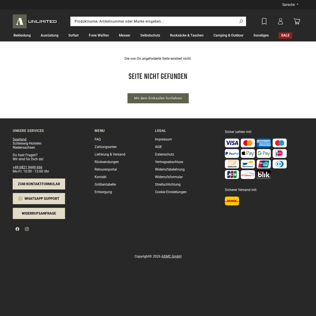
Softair (73, 35)
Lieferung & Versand (110, 154)
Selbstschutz (150, 35)
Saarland (19, 139)
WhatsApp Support (42, 199)
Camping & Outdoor (228, 35)
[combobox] (158, 21)
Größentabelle (105, 184)
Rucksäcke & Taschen (187, 35)
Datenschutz (164, 154)
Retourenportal (106, 169)
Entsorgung (103, 192)
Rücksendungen (107, 162)
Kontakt (100, 177)
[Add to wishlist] (264, 21)
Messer (124, 35)
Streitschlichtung (168, 184)
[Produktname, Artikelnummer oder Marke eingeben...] (241, 21)
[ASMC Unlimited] (35, 21)
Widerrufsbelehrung (170, 169)
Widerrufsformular (169, 177)
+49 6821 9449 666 (27, 167)
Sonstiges (261, 35)
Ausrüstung (49, 35)
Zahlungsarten (106, 147)
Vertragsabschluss (169, 162)
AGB (158, 147)
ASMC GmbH (171, 256)
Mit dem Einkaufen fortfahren (158, 98)
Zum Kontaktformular (39, 184)
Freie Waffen (99, 35)
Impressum (163, 139)
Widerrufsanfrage (39, 213)
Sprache (289, 5)
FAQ (98, 139)
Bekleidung (22, 35)
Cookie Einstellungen (171, 192)
